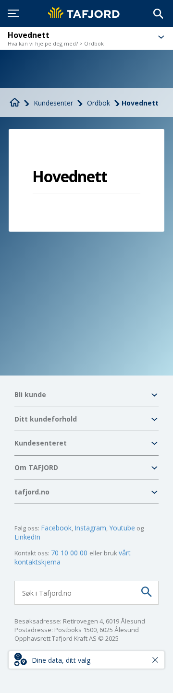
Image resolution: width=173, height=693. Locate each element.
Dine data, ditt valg (61, 660)
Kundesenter (53, 102)
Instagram (90, 527)
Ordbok (98, 102)
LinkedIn (27, 536)
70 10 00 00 (70, 552)
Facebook (56, 527)
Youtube (122, 527)
